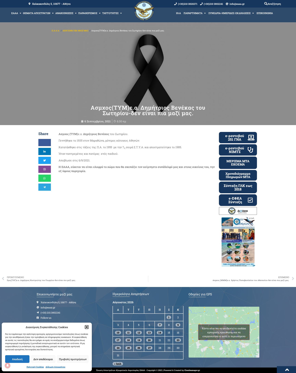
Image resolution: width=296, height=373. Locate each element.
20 (149, 340)
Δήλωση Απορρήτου (55, 366)
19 (139, 340)
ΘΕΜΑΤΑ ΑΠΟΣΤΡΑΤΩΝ (36, 13)
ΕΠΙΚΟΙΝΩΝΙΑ (265, 13)
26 (138, 348)
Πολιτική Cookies (35, 366)
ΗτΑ (178, 13)
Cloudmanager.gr (192, 370)
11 (128, 332)
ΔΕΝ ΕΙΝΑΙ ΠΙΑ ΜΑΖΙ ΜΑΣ (75, 30)
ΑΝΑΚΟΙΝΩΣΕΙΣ (64, 13)
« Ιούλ (117, 363)
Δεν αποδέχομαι (43, 359)
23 (178, 340)
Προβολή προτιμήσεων (73, 359)
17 (118, 340)
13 (149, 332)
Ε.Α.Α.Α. (56, 30)
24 (118, 348)
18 (128, 340)
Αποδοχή (17, 359)
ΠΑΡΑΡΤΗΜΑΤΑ (193, 13)
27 (149, 348)
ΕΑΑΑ (14, 13)
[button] (86, 327)
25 (128, 348)
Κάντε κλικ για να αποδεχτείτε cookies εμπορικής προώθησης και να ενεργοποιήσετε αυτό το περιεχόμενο (224, 332)
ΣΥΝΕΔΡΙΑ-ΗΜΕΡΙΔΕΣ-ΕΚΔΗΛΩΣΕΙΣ (229, 13)
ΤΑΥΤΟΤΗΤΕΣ (110, 13)
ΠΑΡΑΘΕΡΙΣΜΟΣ (87, 13)
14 (159, 332)
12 (139, 332)
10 (118, 332)
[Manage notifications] (7, 365)
